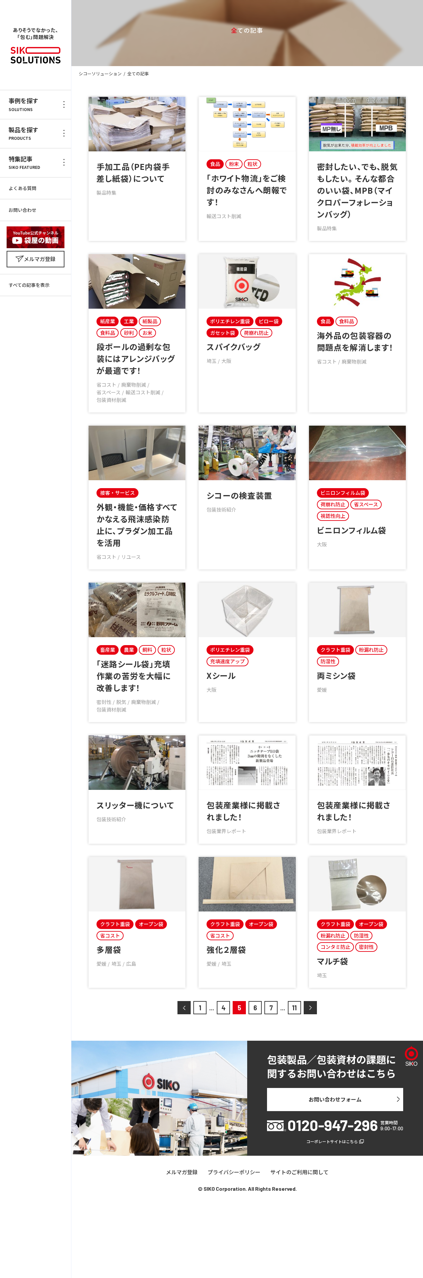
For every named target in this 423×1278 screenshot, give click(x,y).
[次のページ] (310, 1007)
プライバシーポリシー (234, 1172)
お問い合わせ (22, 210)
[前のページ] (184, 1007)
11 (294, 1008)
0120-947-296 (333, 1125)
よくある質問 (22, 188)
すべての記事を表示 (29, 285)
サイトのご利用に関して (299, 1172)
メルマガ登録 (182, 1172)
